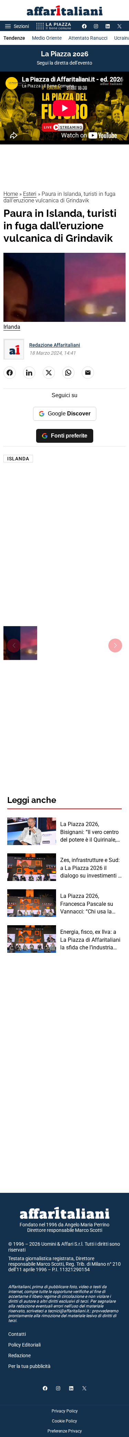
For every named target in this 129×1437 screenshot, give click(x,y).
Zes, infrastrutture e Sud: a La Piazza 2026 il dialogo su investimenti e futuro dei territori (90, 868)
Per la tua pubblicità (29, 1366)
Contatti (17, 1334)
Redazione (19, 1355)
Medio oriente (47, 38)
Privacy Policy (65, 1411)
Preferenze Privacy (64, 1431)
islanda (18, 458)
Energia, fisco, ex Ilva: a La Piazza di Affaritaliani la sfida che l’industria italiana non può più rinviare (90, 940)
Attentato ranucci (87, 38)
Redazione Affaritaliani (54, 345)
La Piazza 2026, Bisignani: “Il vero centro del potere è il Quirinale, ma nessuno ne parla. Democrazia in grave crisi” (89, 832)
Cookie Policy (64, 1421)
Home (10, 194)
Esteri (29, 194)
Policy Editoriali (24, 1345)
